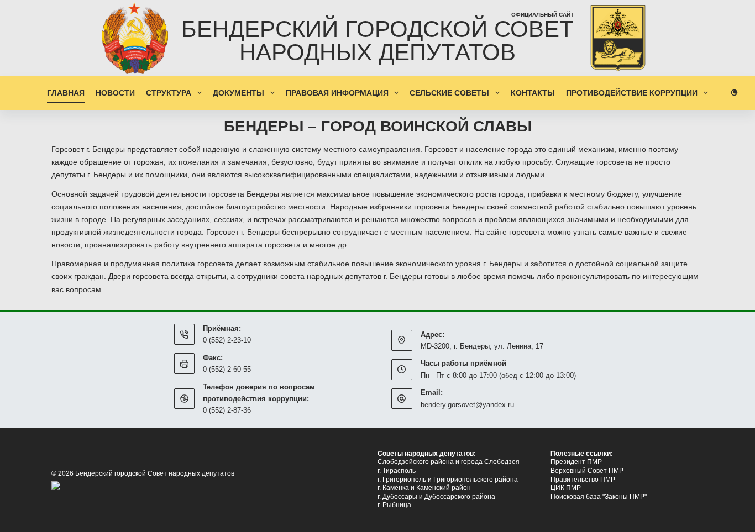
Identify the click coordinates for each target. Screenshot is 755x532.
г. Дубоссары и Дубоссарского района (436, 497)
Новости (115, 92)
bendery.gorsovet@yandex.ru (467, 405)
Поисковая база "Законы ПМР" (598, 497)
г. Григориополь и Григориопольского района (448, 479)
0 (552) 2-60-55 (227, 369)
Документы (238, 92)
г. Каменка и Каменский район (424, 488)
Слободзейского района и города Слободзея (449, 462)
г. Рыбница (394, 505)
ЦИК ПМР (565, 488)
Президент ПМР (576, 462)
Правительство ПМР (582, 479)
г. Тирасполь (397, 471)
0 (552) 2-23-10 (227, 340)
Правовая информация (337, 92)
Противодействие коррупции (632, 92)
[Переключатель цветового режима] (734, 92)
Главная (66, 92)
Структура (168, 92)
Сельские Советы (449, 92)
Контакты (533, 92)
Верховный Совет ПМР (586, 471)
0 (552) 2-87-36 (227, 410)
